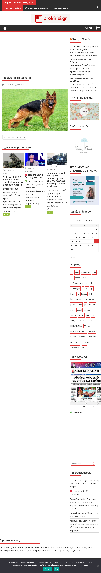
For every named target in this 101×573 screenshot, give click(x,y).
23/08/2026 (9, 170)
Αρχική (6, 214)
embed (89, 283)
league (84, 294)
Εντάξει (48, 569)
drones (86, 277)
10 (72, 237)
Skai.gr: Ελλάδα (81, 39)
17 (72, 241)
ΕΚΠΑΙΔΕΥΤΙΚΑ (76, 326)
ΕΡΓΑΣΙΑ (92, 331)
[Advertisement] (35, 55)
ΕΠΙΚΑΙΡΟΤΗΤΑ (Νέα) (78, 331)
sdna (72, 310)
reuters (92, 304)
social (79, 310)
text (87, 315)
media (78, 299)
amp (77, 272)
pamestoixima (76, 304)
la (78, 294)
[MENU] (98, 28)
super (81, 315)
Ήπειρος (73, 321)
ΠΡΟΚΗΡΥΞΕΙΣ (75, 342)
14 (88, 237)
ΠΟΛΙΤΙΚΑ (92, 337)
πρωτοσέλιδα (82, 407)
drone (77, 277)
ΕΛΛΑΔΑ (87, 326)
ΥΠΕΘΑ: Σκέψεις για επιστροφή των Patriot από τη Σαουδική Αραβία (84, 483)
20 (84, 241)
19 (80, 241)
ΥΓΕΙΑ (84, 347)
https (72, 294)
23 (96, 241)
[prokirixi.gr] (5, 27)
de (71, 277)
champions (85, 272)
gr (92, 288)
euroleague (75, 288)
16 (96, 237)
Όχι (56, 569)
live (71, 299)
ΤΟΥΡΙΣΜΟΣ (75, 347)
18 (76, 241)
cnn (94, 272)
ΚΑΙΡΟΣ (73, 337)
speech (73, 315)
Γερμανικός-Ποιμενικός (16, 137)
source (87, 310)
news (91, 299)
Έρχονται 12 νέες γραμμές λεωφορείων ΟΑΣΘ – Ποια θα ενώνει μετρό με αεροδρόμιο (83, 87)
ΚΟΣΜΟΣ (82, 337)
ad (71, 272)
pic (85, 304)
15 (92, 237)
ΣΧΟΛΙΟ (87, 342)
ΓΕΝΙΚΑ (91, 321)
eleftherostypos (76, 283)
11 (76, 237)
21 (88, 241)
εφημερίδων (92, 407)
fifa (87, 288)
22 (92, 241)
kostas (7, 173)
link (90, 294)
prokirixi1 (20, 85)
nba (85, 299)
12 (80, 237)
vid (93, 315)
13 (84, 237)
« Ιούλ (72, 257)
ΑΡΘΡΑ (82, 321)
